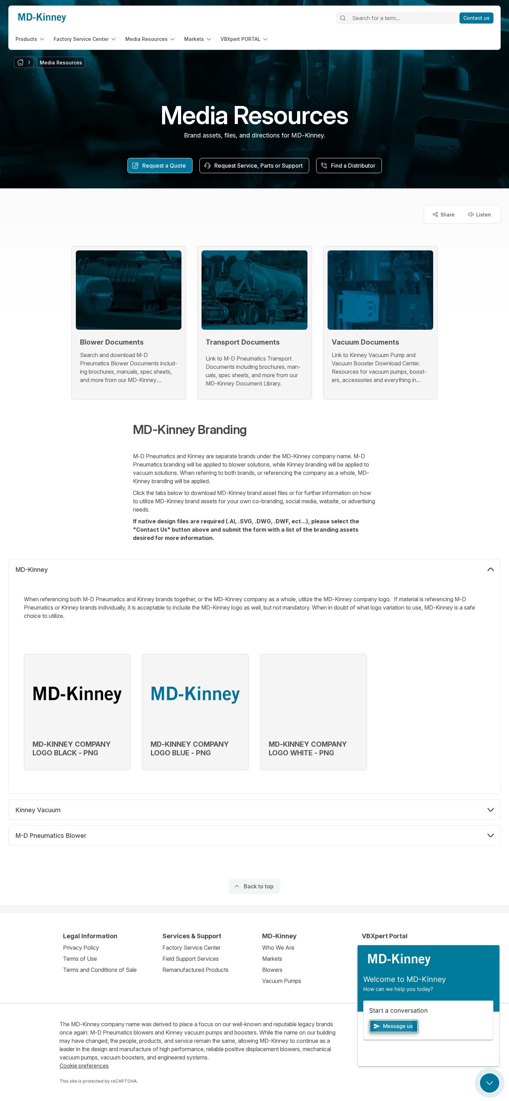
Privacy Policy (81, 947)
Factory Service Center (191, 947)
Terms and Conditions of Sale (100, 969)
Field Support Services (190, 958)
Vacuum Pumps (281, 980)
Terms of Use (80, 958)
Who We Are (278, 947)
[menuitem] (30, 39)
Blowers (272, 969)
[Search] (343, 18)
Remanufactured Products (195, 969)
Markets (272, 958)
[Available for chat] (489, 1083)
